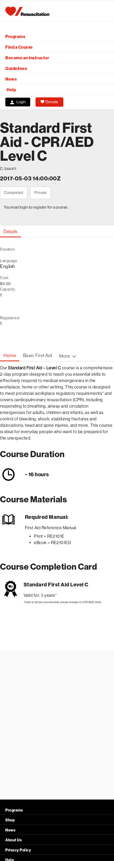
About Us (13, 840)
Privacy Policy (18, 850)
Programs (15, 36)
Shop (10, 820)
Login (21, 102)
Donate (52, 102)
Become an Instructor (27, 57)
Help (11, 89)
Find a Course (19, 47)
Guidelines (16, 68)
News (11, 79)
